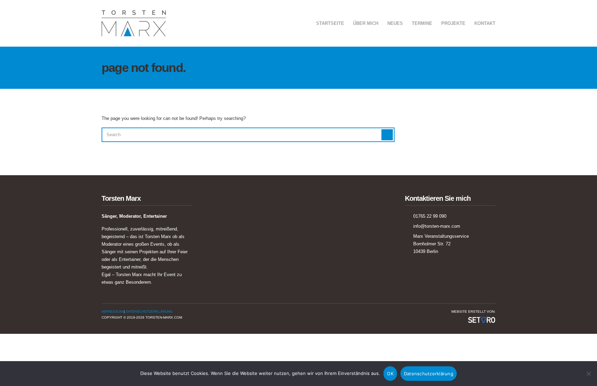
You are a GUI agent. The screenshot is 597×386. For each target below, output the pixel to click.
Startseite (330, 23)
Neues (395, 23)
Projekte (453, 23)
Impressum (112, 311)
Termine (422, 23)
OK (390, 373)
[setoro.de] (481, 319)
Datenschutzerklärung (149, 311)
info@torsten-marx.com (436, 226)
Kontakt (484, 23)
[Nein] (588, 373)
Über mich (365, 23)
